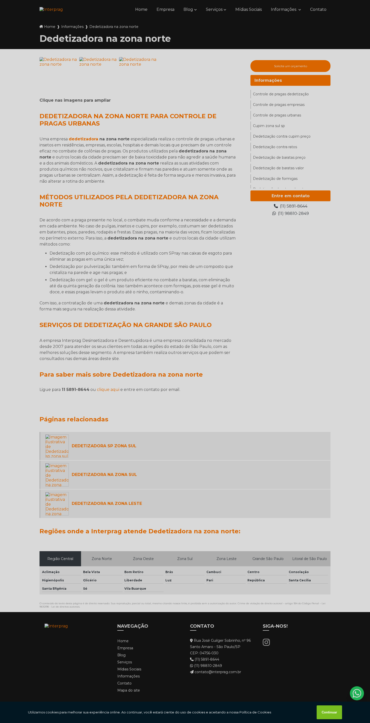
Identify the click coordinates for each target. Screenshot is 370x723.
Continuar (329, 712)
